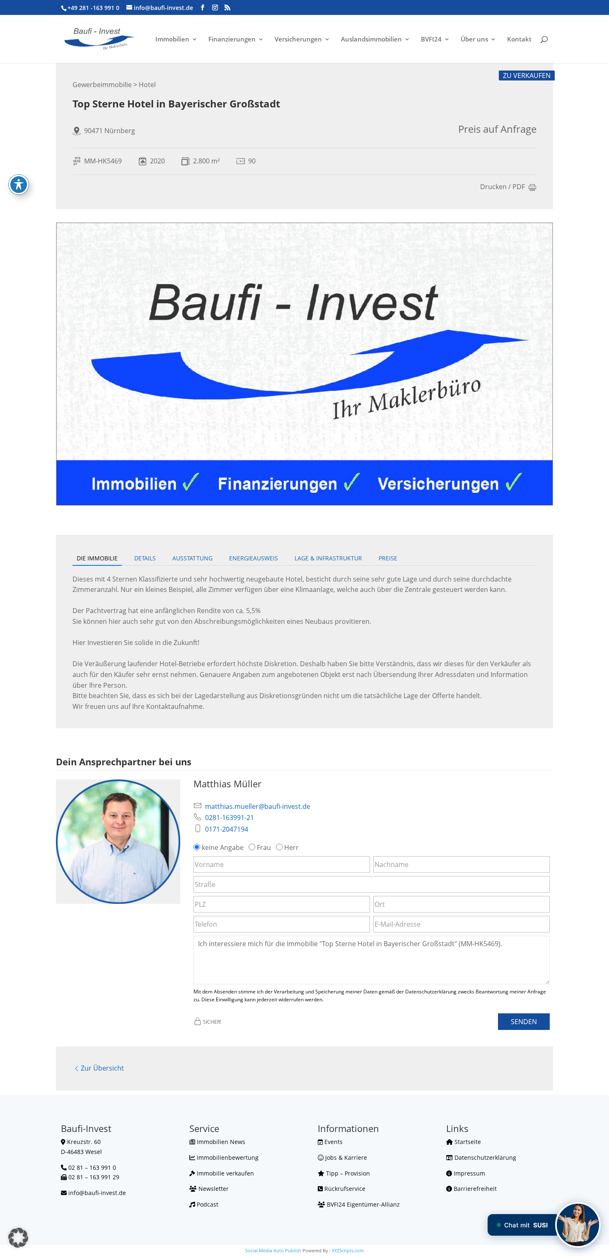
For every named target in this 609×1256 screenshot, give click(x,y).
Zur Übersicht (102, 1068)
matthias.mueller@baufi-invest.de (257, 806)
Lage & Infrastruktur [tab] (328, 558)
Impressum (468, 1173)
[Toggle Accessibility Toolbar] (19, 185)
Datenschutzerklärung (484, 1157)
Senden (524, 1021)
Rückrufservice (344, 1189)
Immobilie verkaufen (224, 1173)
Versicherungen (298, 39)
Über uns (474, 39)
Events (333, 1142)
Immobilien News (220, 1142)
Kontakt (519, 39)
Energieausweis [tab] (253, 558)
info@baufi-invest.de (97, 1193)
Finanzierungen (232, 39)
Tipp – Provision (347, 1173)
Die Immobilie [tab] (97, 558)
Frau (264, 847)
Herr (291, 847)
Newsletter (213, 1189)
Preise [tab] (388, 558)
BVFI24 (431, 39)
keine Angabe (222, 847)
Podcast (206, 1204)
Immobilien (172, 39)
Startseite (467, 1142)
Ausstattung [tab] (192, 558)
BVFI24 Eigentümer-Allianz (362, 1204)
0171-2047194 (226, 829)
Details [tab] (145, 558)
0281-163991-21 (229, 817)
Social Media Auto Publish (273, 1250)
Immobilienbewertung (227, 1157)
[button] (18, 1237)
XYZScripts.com (348, 1250)
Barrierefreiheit (474, 1189)
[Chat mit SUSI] (578, 1225)
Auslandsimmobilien (371, 39)
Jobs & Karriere (345, 1157)
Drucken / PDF (502, 187)
